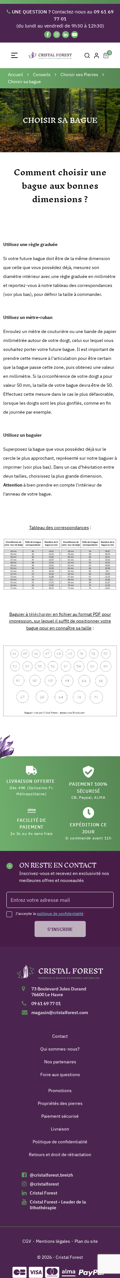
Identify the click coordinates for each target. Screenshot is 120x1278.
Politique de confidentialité (60, 1142)
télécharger (40, 614)
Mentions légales (53, 1241)
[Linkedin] (65, 34)
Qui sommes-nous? (60, 1049)
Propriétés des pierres (60, 1103)
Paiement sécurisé (60, 1116)
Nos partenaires (60, 1062)
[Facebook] (47, 34)
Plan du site (86, 1241)
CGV (26, 1241)
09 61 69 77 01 (46, 1003)
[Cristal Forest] (60, 974)
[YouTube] (74, 34)
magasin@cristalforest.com (59, 1012)
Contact (60, 1036)
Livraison (60, 1129)
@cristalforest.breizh (51, 1175)
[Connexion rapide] (96, 55)
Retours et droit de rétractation (60, 1154)
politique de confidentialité (60, 913)
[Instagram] (56, 34)
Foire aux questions (60, 1074)
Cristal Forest (43, 1193)
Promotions (60, 1090)
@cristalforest (44, 1184)
